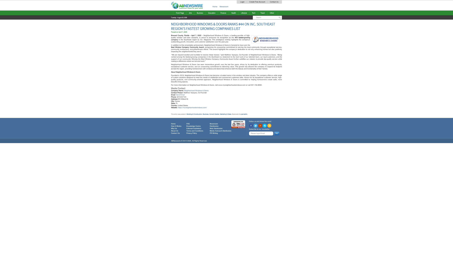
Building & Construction (194, 114)
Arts (190, 13)
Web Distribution (216, 128)
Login (242, 2)
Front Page (180, 13)
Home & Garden (214, 114)
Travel (262, 13)
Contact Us (274, 2)
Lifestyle (244, 13)
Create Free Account (257, 2)
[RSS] (269, 126)
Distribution (214, 126)
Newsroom (224, 7)
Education (211, 13)
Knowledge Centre (193, 126)
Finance (223, 13)
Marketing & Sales (225, 114)
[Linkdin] (260, 126)
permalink (244, 114)
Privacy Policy (191, 133)
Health (233, 13)
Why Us (174, 128)
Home (214, 7)
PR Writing (214, 133)
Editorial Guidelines (193, 128)
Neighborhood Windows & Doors (196, 90)
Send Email (180, 95)
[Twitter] (256, 126)
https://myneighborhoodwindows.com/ (192, 107)
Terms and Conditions (194, 131)
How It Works (176, 126)
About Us (174, 131)
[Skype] (265, 126)
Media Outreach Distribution (220, 131)
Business (200, 13)
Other (272, 13)
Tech (253, 13)
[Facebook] (251, 126)
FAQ (188, 124)
